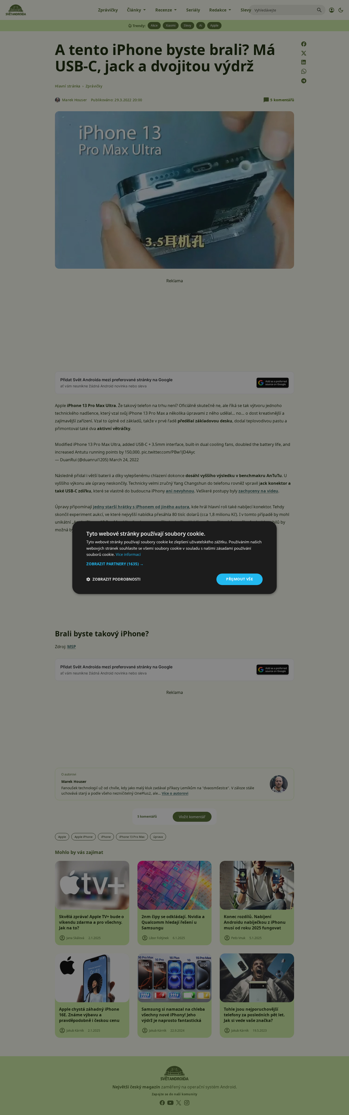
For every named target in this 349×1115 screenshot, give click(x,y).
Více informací (128, 554)
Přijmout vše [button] (239, 579)
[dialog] (174, 557)
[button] (174, 563)
